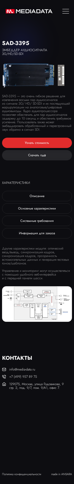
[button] (37, 143)
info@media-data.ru (22, 369)
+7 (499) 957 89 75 (23, 376)
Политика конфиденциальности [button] (21, 474)
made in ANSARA (61, 474)
